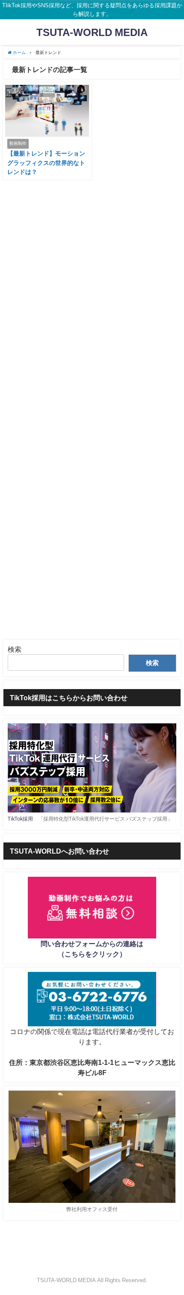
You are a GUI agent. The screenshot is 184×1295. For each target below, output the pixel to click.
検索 (14, 649)
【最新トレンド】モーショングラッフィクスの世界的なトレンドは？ (46, 162)
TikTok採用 (20, 818)
